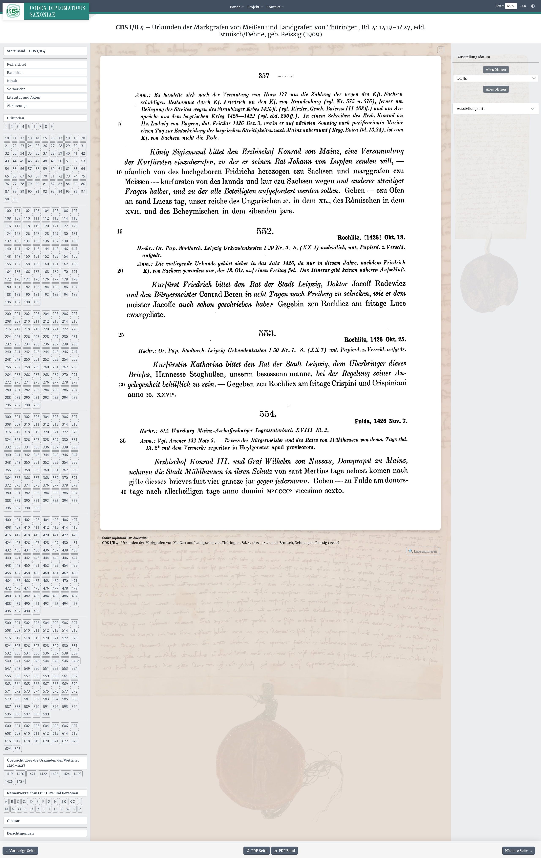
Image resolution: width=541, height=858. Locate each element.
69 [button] (37, 176)
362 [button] (65, 470)
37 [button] (45, 153)
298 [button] (27, 405)
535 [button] (36, 653)
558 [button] (36, 676)
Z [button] (80, 809)
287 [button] (74, 390)
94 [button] (60, 191)
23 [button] (22, 145)
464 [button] (8, 580)
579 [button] (8, 699)
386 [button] (65, 493)
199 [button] (36, 302)
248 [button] (8, 359)
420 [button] (46, 535)
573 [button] (27, 691)
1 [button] (6, 126)
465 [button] (17, 580)
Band (287, 850)
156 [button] (8, 264)
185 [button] (55, 287)
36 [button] (37, 153)
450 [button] (27, 565)
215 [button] (74, 321)
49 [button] (53, 161)
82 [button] (53, 184)
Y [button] (74, 809)
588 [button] (17, 706)
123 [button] (74, 226)
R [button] (38, 809)
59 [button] (45, 168)
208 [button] (8, 321)
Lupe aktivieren (422, 551)
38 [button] (53, 153)
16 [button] (53, 138)
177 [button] (55, 279)
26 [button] (45, 145)
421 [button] (55, 535)
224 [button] (8, 336)
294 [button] (65, 397)
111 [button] (36, 218)
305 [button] (55, 416)
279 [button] (74, 382)
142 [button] (27, 248)
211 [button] (36, 321)
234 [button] (27, 344)
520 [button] (46, 638)
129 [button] (55, 233)
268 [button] (46, 374)
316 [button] (8, 432)
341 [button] (17, 454)
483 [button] (36, 596)
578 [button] (74, 691)
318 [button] (27, 432)
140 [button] (8, 248)
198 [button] (27, 302)
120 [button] (46, 226)
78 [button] (22, 184)
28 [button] (60, 145)
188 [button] (8, 294)
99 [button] (14, 199)
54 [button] (7, 168)
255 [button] (74, 359)
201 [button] (17, 313)
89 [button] (22, 191)
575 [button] (46, 691)
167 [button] (36, 271)
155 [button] (74, 256)
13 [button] (30, 138)
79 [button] (30, 184)
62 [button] (68, 168)
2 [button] (12, 126)
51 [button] (68, 161)
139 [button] (74, 241)
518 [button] (27, 638)
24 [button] (30, 145)
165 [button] (17, 271)
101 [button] (17, 210)
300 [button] (8, 416)
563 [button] (8, 683)
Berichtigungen (20, 833)
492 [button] (46, 603)
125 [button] (17, 233)
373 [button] (17, 485)
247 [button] (74, 351)
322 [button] (65, 432)
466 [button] (27, 580)
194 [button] (65, 294)
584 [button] (55, 699)
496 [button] (8, 611)
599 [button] (46, 714)
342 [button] (27, 454)
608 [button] (8, 733)
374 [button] (27, 485)
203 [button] (36, 313)
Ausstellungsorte (471, 108)
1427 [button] (20, 781)
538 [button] (65, 653)
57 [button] (30, 168)
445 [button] (55, 558)
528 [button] (46, 645)
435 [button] (36, 550)
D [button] (31, 801)
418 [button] (27, 535)
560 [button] (55, 676)
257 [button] (17, 367)
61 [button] (60, 168)
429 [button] (55, 542)
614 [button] (65, 733)
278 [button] (65, 382)
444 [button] (46, 558)
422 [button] (65, 535)
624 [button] (8, 748)
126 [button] (27, 233)
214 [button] (65, 321)
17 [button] (60, 138)
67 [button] (22, 176)
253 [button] (55, 359)
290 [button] (27, 397)
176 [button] (46, 279)
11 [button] (14, 138)
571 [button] (8, 691)
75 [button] (83, 176)
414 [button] (65, 527)
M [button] (6, 809)
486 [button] (65, 596)
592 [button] (55, 706)
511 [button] (36, 630)
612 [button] (46, 733)
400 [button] (8, 519)
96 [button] (75, 191)
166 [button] (27, 271)
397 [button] (17, 508)
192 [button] (46, 294)
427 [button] (36, 542)
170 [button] (65, 271)
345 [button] (55, 454)
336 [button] (46, 447)
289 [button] (17, 397)
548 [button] (17, 668)
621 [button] (55, 741)
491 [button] (36, 603)
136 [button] (46, 241)
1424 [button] (66, 773)
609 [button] (17, 733)
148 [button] (8, 256)
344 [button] (46, 454)
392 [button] (46, 500)
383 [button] (36, 493)
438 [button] (65, 550)
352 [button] (46, 462)
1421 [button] (32, 773)
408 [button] (8, 527)
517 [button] (17, 638)
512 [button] (46, 630)
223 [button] (74, 329)
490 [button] (27, 603)
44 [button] (14, 161)
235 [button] (36, 344)
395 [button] (74, 500)
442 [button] (27, 558)
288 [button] (8, 397)
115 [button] (74, 218)
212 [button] (46, 321)
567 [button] (46, 683)
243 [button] (36, 351)
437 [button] (55, 550)
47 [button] (37, 161)
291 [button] (36, 397)
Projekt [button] (253, 7)
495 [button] (74, 603)
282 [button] (27, 390)
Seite (259, 850)
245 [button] (55, 351)
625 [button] (17, 748)
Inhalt (12, 81)
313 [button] (55, 424)
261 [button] (55, 367)
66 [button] (14, 176)
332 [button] (8, 447)
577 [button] (65, 691)
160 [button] (46, 264)
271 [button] (74, 374)
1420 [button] (20, 773)
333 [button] (17, 447)
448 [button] (8, 565)
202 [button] (27, 313)
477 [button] (55, 588)
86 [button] (83, 184)
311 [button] (36, 424)
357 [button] (17, 470)
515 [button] (74, 630)
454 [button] (65, 565)
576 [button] (55, 691)
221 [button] (55, 329)
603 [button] (36, 725)
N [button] (13, 809)
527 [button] (36, 645)
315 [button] (74, 424)
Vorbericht (16, 89)
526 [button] (27, 645)
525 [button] (17, 645)
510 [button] (27, 630)
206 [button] (65, 313)
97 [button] (83, 191)
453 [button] (55, 565)
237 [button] (55, 344)
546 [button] (65, 661)
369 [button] (55, 477)
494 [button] (65, 603)
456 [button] (8, 573)
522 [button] (65, 638)
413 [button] (55, 527)
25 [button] (37, 145)
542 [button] (27, 661)
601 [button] (17, 725)
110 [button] (27, 218)
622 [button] (65, 741)
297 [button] (17, 405)
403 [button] (36, 519)
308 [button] (8, 424)
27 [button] (53, 145)
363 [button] (74, 470)
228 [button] (46, 336)
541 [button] (17, 661)
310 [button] (27, 424)
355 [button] (74, 462)
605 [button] (55, 725)
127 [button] (36, 233)
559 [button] (46, 676)
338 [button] (65, 447)
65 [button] (7, 176)
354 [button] (65, 462)
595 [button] (8, 714)
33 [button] (14, 153)
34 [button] (22, 153)
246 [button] (65, 351)
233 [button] (17, 344)
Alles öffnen (496, 69)
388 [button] (8, 500)
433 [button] (17, 550)
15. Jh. (462, 78)
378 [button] (65, 485)
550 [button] (36, 668)
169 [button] (55, 271)
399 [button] (36, 508)
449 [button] (17, 565)
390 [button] (27, 500)
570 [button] (74, 683)
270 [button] (65, 374)
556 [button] (17, 676)
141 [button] (17, 248)
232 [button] (8, 344)
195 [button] (74, 294)
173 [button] (17, 279)
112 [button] (46, 218)
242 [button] (27, 351)
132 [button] (8, 241)
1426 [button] (9, 781)
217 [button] (17, 329)
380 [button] (8, 493)
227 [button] (36, 336)
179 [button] (74, 279)
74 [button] (75, 176)
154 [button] (65, 256)
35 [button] (30, 153)
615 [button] (74, 733)
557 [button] (27, 676)
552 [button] (55, 668)
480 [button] (8, 596)
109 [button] (17, 218)
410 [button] (27, 527)
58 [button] (37, 168)
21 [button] (7, 145)
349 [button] (17, 462)
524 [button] (8, 645)
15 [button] (45, 138)
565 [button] (27, 683)
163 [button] (74, 264)
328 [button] (46, 439)
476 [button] (46, 588)
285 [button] (55, 390)
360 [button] (46, 470)
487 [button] (74, 596)
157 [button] (17, 264)
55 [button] (14, 168)
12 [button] (22, 138)
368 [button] (46, 477)
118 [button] (27, 226)
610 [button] (27, 733)
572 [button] (17, 691)
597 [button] (27, 714)
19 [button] (75, 138)
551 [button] (46, 668)
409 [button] (17, 527)
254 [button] (65, 359)
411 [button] (36, 527)
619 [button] (36, 741)
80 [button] (37, 184)
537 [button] (55, 653)
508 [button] (8, 630)
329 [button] (55, 439)
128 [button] (46, 233)
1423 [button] (54, 773)
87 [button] (7, 191)
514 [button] (65, 630)
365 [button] (17, 477)
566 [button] (36, 683)
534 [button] (27, 653)
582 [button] (36, 699)
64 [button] (83, 168)
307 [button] (74, 416)
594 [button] (74, 706)
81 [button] (45, 184)
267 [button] (36, 374)
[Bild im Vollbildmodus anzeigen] (440, 50)
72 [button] (60, 176)
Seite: (500, 6)
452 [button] (46, 565)
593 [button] (65, 706)
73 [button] (68, 176)
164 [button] (8, 271)
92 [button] (45, 191)
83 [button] (60, 184)
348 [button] (8, 462)
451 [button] (36, 565)
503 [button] (36, 622)
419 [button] (36, 535)
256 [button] (8, 367)
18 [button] (68, 138)
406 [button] (65, 519)
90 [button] (30, 191)
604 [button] (46, 725)
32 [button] (7, 153)
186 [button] (65, 287)
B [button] (12, 801)
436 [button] (46, 550)
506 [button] (65, 622)
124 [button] (8, 233)
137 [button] (55, 241)
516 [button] (8, 638)
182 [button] (27, 287)
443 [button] (36, 558)
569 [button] (65, 683)
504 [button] (46, 622)
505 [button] (55, 622)
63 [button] (75, 168)
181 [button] (17, 287)
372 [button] (8, 485)
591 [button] (46, 706)
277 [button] (55, 382)
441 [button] (17, 558)
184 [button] (46, 287)
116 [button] (8, 226)
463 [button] (74, 573)
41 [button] (75, 153)
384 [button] (46, 493)
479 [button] (74, 588)
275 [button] (36, 382)
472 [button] (8, 588)
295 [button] (74, 397)
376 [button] (46, 485)
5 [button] (29, 126)
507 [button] (74, 622)
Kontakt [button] (273, 7)
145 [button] (55, 248)
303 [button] (36, 416)
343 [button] (36, 454)
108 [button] (8, 218)
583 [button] (46, 699)
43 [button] (7, 161)
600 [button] (8, 725)
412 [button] (46, 527)
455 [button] (74, 565)
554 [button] (74, 668)
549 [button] (27, 668)
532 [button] (8, 653)
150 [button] (27, 256)
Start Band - (26, 51)
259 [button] (36, 367)
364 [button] (8, 477)
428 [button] (46, 542)
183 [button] (36, 287)
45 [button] (22, 161)
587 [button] (8, 706)
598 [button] (36, 714)
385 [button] (55, 493)
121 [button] (55, 226)
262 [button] (65, 367)
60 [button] (53, 168)
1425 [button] (77, 773)
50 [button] (60, 161)
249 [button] (17, 359)
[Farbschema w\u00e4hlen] (533, 6)
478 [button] (65, 588)
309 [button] (17, 424)
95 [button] (68, 191)
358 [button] (27, 470)
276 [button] (46, 382)
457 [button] (17, 573)
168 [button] (46, 271)
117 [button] (17, 226)
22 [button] (14, 145)
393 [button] (55, 500)
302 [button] (27, 416)
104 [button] (46, 210)
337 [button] (55, 447)
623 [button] (74, 741)
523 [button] (74, 638)
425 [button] (17, 542)
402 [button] (27, 519)
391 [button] (36, 500)
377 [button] (55, 485)
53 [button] (83, 161)
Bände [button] (235, 7)
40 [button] (68, 153)
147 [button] (74, 248)
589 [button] (27, 706)
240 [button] (8, 351)
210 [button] (27, 321)
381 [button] (17, 493)
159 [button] (36, 264)
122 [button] (65, 226)
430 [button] (65, 542)
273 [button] (17, 382)
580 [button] (17, 699)
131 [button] (74, 233)
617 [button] (17, 741)
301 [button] (17, 416)
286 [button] (65, 390)
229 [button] (55, 336)
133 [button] (17, 241)
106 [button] (65, 210)
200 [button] (8, 313)
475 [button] (36, 588)
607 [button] (74, 725)
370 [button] (65, 477)
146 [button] (65, 248)
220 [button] (46, 329)
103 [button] (36, 210)
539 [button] (74, 653)
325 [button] (17, 439)
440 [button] (8, 558)
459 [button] (36, 573)
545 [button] (55, 661)
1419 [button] (9, 773)
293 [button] (55, 397)
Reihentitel (16, 64)
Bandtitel (15, 72)
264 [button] (8, 374)
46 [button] (30, 161)
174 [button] (27, 279)
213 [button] (55, 321)
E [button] (37, 801)
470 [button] (65, 580)
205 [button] (55, 313)
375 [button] (36, 485)
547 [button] (8, 668)
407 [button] (74, 519)
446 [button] (65, 558)
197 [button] (17, 302)
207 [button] (74, 313)
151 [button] (36, 256)
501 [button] (17, 622)
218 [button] (27, 329)
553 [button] (65, 668)
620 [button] (46, 741)
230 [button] (65, 336)
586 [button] (74, 699)
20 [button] (83, 138)
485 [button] (55, 596)
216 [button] (8, 329)
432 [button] (8, 550)
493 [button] (55, 603)
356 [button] (8, 470)
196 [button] (8, 302)
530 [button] (65, 645)
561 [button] (65, 676)
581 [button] (27, 699)
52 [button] (75, 161)
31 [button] (83, 145)
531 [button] (74, 645)
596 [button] (17, 714)
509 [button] (17, 630)
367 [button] (36, 477)
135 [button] (36, 241)
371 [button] (74, 477)
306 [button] (65, 416)
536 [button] (46, 653)
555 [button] (8, 676)
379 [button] (74, 485)
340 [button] (8, 454)
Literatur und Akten (23, 97)
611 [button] (36, 733)
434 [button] (27, 550)
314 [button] (65, 424)
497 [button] (17, 611)
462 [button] (65, 573)
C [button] (18, 801)
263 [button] (74, 367)
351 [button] (36, 462)
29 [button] (68, 145)
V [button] (61, 809)
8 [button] (46, 126)
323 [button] (74, 432)
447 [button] (74, 558)
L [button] (79, 801)
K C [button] (72, 801)
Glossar (13, 821)
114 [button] (65, 218)
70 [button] (45, 176)
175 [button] (36, 279)
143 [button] (36, 248)
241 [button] (17, 351)
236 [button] (46, 344)
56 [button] (22, 168)
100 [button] (8, 210)
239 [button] (74, 344)
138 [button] (65, 241)
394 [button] (65, 500)
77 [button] (14, 184)
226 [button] (27, 336)
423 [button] (74, 535)
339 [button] (74, 447)
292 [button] (46, 397)
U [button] (55, 809)
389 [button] (17, 500)
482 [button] (27, 596)
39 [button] (60, 153)
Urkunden (15, 118)
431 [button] (74, 542)
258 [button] (27, 367)
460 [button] (46, 573)
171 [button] (74, 271)
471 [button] (74, 580)
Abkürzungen (18, 105)
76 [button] (7, 184)
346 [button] (65, 454)
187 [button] (74, 287)
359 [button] (36, 470)
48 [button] (45, 161)
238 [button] (65, 344)
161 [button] (55, 264)
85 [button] (75, 184)
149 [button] (17, 256)
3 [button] (17, 126)
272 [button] (8, 382)
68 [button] (30, 176)
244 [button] (46, 351)
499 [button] (36, 611)
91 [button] (37, 191)
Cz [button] (24, 801)
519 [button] (36, 638)
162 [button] (65, 264)
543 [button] (36, 661)
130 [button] (65, 233)
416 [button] (8, 535)
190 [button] (27, 294)
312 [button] (46, 424)
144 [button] (46, 248)
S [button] (44, 809)
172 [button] (8, 279)
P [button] (26, 809)
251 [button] (36, 359)
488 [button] (8, 603)
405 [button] (55, 519)
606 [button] (65, 725)
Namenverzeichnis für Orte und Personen (42, 793)
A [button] (6, 801)
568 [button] (55, 683)
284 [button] (46, 390)
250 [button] (27, 359)
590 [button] (36, 706)
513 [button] (55, 630)
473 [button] (17, 588)
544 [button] (46, 661)
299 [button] (36, 405)
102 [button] (27, 210)
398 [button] (27, 508)
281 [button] (17, 390)
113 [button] (55, 218)
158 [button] (27, 264)
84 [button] (68, 184)
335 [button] (36, 447)
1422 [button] (43, 773)
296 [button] (8, 405)
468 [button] (46, 580)
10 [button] (7, 138)
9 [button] (52, 126)
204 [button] (46, 313)
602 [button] (27, 725)
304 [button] (46, 416)
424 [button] (8, 542)
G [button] (49, 801)
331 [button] (74, 439)
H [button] (55, 801)
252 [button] (46, 359)
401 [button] (17, 519)
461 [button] (55, 573)
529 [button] (55, 645)
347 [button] (74, 454)
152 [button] (46, 256)
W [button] (68, 809)
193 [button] (55, 294)
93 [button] (53, 191)
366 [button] (27, 477)
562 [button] (74, 676)
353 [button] (55, 462)
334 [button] (27, 447)
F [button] (43, 801)
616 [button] (8, 741)
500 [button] (8, 622)
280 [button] (8, 390)
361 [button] (55, 470)
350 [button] (27, 462)
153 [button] (55, 256)
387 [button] (74, 493)
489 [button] (17, 603)
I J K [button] (63, 801)
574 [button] (36, 691)
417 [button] (17, 535)
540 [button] (8, 661)
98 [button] (7, 199)
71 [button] (53, 176)
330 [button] (65, 439)
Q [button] (31, 809)
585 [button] (65, 699)
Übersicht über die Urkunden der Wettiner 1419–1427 (43, 762)
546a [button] (75, 661)
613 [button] (55, 733)
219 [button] (36, 329)
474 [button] (27, 588)
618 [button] (27, 741)
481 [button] (17, 596)
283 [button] (36, 390)
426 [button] (27, 542)
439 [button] (74, 550)
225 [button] (17, 336)
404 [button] (46, 519)
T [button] (49, 809)
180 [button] (8, 287)
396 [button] (8, 508)
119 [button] (36, 226)
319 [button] (36, 432)
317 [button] (17, 432)
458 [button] (27, 573)
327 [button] (36, 439)
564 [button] (17, 683)
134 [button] (27, 241)
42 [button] (83, 153)
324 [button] (8, 439)
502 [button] (27, 622)
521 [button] (55, 638)
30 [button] (75, 145)
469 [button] (55, 580)
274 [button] (27, 382)
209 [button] (17, 321)
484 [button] (46, 596)
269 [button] (55, 374)
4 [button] (23, 126)
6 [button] (35, 126)
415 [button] (74, 527)
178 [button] (65, 279)
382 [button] (27, 493)
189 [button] (17, 294)
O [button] (19, 809)
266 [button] (27, 374)
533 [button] (17, 653)
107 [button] (74, 210)
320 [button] (46, 432)
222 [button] (65, 329)
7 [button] (40, 126)
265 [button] (17, 374)
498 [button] (27, 611)
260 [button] (46, 367)
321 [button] (55, 432)
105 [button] (55, 210)
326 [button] (27, 439)
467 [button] (36, 580)
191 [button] (36, 294)
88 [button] (14, 191)
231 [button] (74, 336)
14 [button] (37, 138)
